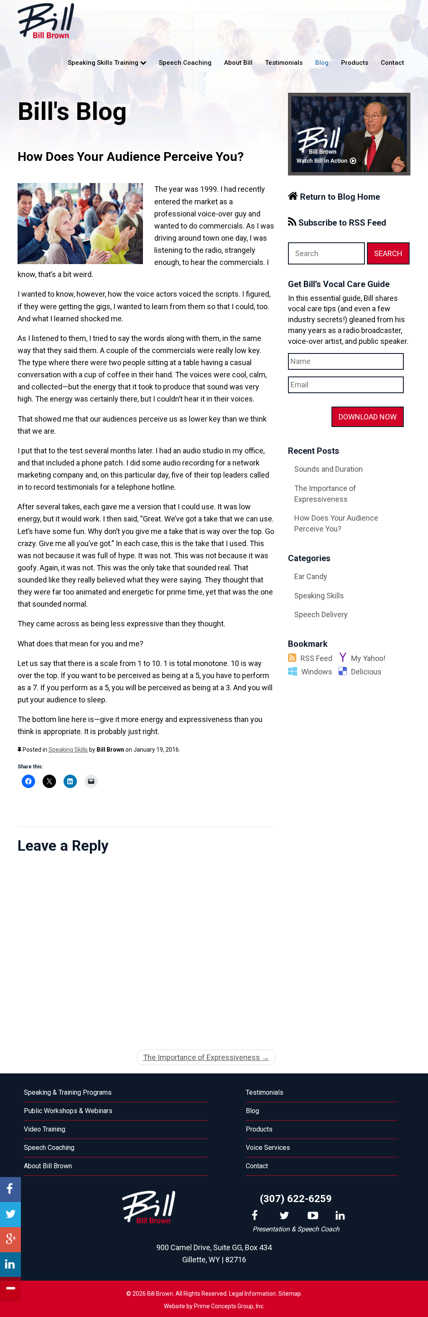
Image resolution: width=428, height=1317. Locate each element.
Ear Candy (310, 576)
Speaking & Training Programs (68, 1092)
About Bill (238, 62)
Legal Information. (253, 1293)
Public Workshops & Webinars (68, 1111)
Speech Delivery (321, 614)
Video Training (44, 1129)
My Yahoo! (368, 658)
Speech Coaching (185, 62)
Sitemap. (290, 1293)
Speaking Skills (68, 749)
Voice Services (268, 1148)
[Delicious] (345, 671)
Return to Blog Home (339, 197)
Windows (316, 671)
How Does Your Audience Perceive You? (336, 523)
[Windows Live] (294, 671)
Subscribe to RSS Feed (341, 223)
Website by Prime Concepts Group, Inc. (214, 1306)
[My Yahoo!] (345, 658)
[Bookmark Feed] (294, 658)
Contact (392, 62)
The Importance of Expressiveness (206, 1057)
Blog (322, 62)
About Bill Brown (48, 1166)
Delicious (366, 671)
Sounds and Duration (328, 469)
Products (354, 62)
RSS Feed (316, 658)
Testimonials (284, 62)
